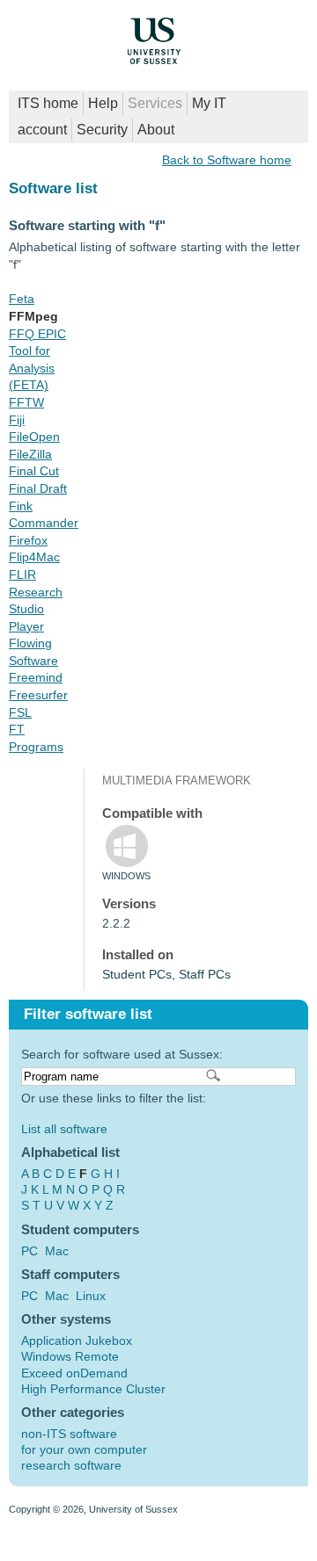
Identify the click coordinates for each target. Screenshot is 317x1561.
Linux (91, 1296)
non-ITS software (69, 1434)
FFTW (26, 402)
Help (103, 103)
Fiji (17, 420)
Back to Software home (226, 160)
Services (155, 103)
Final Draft (38, 488)
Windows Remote (70, 1356)
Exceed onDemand (74, 1373)
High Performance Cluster (93, 1389)
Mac (57, 1251)
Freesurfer (38, 695)
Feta (21, 299)
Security (102, 129)
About (155, 129)
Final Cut (34, 471)
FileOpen (34, 437)
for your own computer (84, 1449)
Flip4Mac (34, 557)
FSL (20, 712)
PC (29, 1251)
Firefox (28, 540)
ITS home (48, 103)
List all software (64, 1129)
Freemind (36, 677)
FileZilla (30, 454)
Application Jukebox (76, 1340)
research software (71, 1465)
